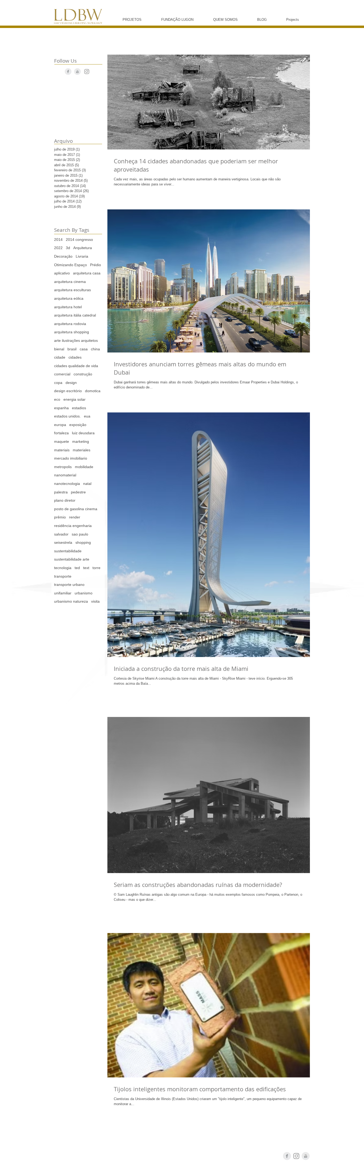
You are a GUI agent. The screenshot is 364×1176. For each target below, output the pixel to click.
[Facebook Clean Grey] (68, 71)
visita (95, 601)
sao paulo (80, 534)
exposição (77, 425)
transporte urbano (69, 584)
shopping (83, 542)
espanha (61, 408)
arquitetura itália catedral (75, 315)
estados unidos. (67, 416)
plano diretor (64, 500)
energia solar (74, 399)
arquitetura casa (86, 273)
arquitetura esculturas (72, 290)
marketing (80, 441)
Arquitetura (82, 248)
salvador (61, 534)
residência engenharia (73, 526)
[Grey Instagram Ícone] (86, 71)
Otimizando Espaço (70, 265)
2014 (58, 239)
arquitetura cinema (70, 281)
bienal (59, 349)
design (71, 382)
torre (96, 568)
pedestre (78, 492)
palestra (61, 492)
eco (57, 399)
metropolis (63, 467)
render (74, 517)
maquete (61, 441)
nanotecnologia (67, 483)
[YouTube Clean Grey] (77, 71)
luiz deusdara (83, 433)
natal (87, 483)
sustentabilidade (68, 551)
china (95, 349)
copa (58, 382)
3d (68, 248)
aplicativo (62, 273)
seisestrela (63, 542)
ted (77, 568)
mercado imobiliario (70, 458)
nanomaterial (65, 475)
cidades (75, 357)
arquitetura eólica (68, 298)
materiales (81, 450)
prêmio (60, 517)
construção (83, 374)
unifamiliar (62, 593)
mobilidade (84, 467)
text (86, 568)
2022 (58, 248)
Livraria (82, 256)
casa (84, 349)
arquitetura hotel (68, 307)
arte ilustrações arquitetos (76, 340)
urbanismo (83, 593)
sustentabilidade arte (71, 559)
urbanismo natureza (71, 601)
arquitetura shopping (71, 332)
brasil (71, 349)
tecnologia (62, 568)
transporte (62, 576)
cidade (59, 357)
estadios (79, 408)
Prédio (95, 265)
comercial (62, 374)
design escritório (68, 391)
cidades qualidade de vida (76, 366)
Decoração (63, 256)
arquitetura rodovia (70, 324)
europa (60, 425)
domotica (92, 391)
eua (87, 416)
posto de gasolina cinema (75, 509)
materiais (62, 450)
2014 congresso (79, 239)
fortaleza (61, 433)
